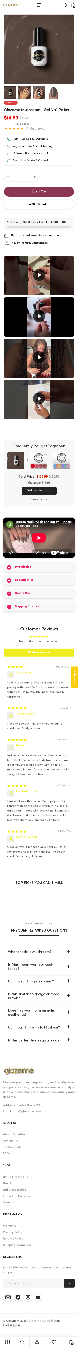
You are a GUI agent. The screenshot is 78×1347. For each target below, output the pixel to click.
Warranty (9, 1226)
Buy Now (39, 191)
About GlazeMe (14, 1134)
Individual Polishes (16, 1196)
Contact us (11, 1140)
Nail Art (8, 1183)
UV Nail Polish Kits (15, 1177)
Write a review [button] (39, 652)
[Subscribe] (69, 1283)
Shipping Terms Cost (18, 1245)
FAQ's (7, 1153)
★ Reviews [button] (74, 677)
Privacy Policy (13, 1232)
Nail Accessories (14, 1189)
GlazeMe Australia (41, 1320)
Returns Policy (13, 1238)
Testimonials (12, 1147)
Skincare (9, 1202)
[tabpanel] (11, 92)
